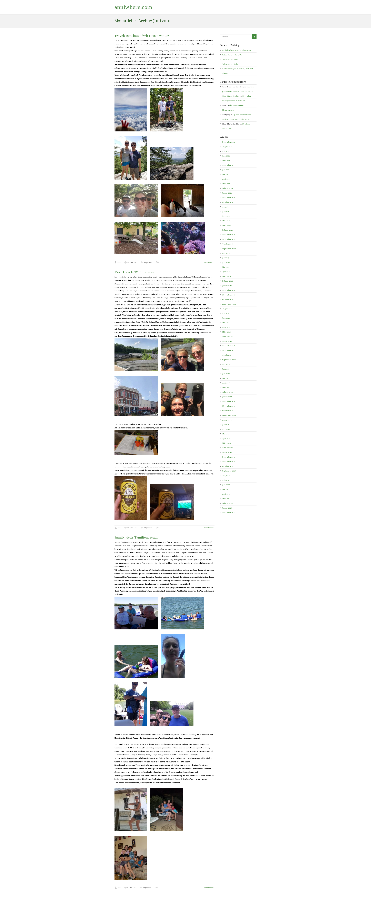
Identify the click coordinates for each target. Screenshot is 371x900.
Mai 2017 (225, 378)
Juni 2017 (226, 374)
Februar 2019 (227, 281)
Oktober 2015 (227, 466)
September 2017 (229, 360)
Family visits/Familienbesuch (136, 537)
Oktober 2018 (227, 300)
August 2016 (227, 420)
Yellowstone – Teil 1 (230, 64)
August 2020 (227, 207)
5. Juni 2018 (132, 888)
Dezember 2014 (228, 513)
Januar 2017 (227, 397)
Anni (119, 262)
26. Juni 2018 (132, 262)
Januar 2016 (227, 452)
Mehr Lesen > (208, 262)
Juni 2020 (226, 216)
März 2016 (226, 443)
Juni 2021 (226, 170)
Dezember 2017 (228, 346)
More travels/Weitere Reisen (135, 272)
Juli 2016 (225, 425)
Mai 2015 (225, 489)
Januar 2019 (227, 286)
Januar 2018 (227, 341)
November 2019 (228, 239)
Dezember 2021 (228, 165)
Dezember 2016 (228, 401)
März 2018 (226, 332)
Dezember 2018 (228, 290)
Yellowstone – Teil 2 (230, 59)
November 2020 (228, 198)
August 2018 (227, 309)
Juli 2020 (225, 211)
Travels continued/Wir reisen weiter (141, 35)
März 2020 (226, 225)
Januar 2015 (227, 508)
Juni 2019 (226, 262)
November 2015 (228, 462)
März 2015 (226, 499)
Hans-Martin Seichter (231, 96)
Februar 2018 (227, 337)
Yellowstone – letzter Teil (232, 55)
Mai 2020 (226, 221)
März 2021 (226, 184)
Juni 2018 (226, 318)
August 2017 (227, 364)
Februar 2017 (227, 392)
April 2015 (226, 494)
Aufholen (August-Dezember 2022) (236, 50)
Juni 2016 (226, 429)
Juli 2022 (225, 151)
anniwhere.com (133, 7)
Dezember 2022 (228, 142)
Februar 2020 (227, 230)
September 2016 (229, 415)
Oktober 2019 (227, 244)
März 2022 (226, 161)
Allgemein (148, 262)
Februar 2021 (227, 188)
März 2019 (226, 276)
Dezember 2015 (228, 457)
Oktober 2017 (227, 355)
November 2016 (228, 406)
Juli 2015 (225, 480)
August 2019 (227, 253)
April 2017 (226, 383)
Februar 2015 (227, 503)
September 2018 (229, 304)
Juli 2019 (225, 258)
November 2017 (228, 350)
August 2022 (227, 147)
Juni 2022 (226, 156)
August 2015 (227, 476)
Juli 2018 (225, 313)
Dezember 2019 (228, 235)
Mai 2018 (226, 323)
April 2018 (226, 327)
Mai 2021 (225, 174)
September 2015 (229, 471)
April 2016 (226, 438)
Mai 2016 (226, 434)
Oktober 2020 (227, 202)
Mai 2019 (226, 267)
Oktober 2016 (227, 411)
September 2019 (229, 249)
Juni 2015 (226, 485)
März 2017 (226, 388)
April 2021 (226, 179)
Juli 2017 (225, 369)
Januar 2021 (227, 193)
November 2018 (228, 295)
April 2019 (226, 272)
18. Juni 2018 (132, 528)
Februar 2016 (227, 448)
